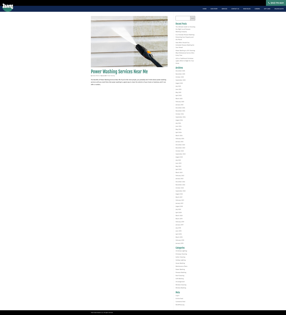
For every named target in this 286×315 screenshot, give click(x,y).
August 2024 (179, 120)
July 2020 (178, 209)
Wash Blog (246, 9)
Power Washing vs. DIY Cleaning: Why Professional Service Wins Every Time (185, 53)
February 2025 (180, 101)
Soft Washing (180, 278)
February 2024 (180, 138)
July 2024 (178, 123)
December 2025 (180, 71)
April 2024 (179, 132)
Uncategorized (180, 282)
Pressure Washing (181, 272)
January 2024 (179, 141)
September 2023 (181, 154)
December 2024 (180, 108)
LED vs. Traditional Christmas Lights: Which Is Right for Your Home (185, 61)
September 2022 (181, 191)
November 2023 (180, 148)
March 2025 (179, 98)
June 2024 (179, 126)
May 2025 (178, 92)
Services (224, 9)
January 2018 (179, 243)
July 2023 (178, 160)
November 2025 (180, 74)
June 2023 (178, 163)
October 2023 (180, 151)
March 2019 (179, 219)
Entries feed (179, 298)
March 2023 (179, 172)
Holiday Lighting (181, 260)
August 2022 (179, 194)
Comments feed (180, 301)
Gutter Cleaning (180, 257)
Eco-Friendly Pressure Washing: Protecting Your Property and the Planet (185, 37)
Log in (177, 295)
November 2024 (180, 111)
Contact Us (235, 9)
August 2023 (179, 157)
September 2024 (181, 117)
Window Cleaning (181, 285)
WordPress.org (180, 305)
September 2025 (181, 80)
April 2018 (179, 234)
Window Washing (181, 288)
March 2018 (179, 237)
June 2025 (178, 89)
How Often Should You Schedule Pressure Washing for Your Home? (185, 45)
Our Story (214, 9)
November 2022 (180, 185)
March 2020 (179, 215)
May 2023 (178, 166)
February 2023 (180, 175)
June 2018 (178, 231)
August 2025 (179, 83)
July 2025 (178, 86)
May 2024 (178, 129)
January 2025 (179, 105)
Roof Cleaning (180, 275)
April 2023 (179, 169)
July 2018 (178, 228)
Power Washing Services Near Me (119, 71)
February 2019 (180, 222)
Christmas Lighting (181, 251)
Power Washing (111, 75)
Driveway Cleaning (181, 254)
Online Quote (279, 9)
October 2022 (180, 188)
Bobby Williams (96, 75)
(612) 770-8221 (277, 3)
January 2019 (179, 225)
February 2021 (180, 200)
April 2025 (179, 95)
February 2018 (180, 240)
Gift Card (267, 9)
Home (204, 9)
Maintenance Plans (181, 266)
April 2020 (179, 212)
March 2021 (179, 197)
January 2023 (179, 178)
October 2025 (180, 77)
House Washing (180, 263)
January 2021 (179, 203)
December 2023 (180, 145)
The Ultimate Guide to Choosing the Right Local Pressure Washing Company (185, 29)
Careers (257, 9)
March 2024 (179, 135)
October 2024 (180, 114)
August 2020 (179, 206)
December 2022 (180, 182)
